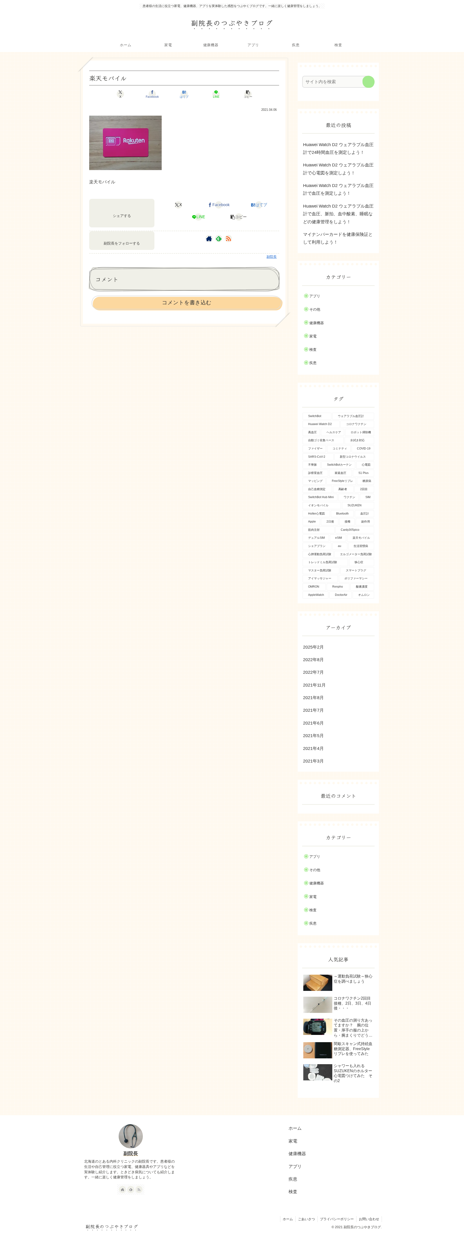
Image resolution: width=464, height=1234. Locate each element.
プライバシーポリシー (337, 1219)
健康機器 (297, 1153)
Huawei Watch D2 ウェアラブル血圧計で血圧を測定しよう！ (338, 189)
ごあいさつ (306, 1219)
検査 (293, 1191)
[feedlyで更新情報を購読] (219, 238)
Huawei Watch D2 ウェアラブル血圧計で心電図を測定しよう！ (338, 169)
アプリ (295, 1166)
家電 (293, 1141)
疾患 (293, 1179)
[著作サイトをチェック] (209, 238)
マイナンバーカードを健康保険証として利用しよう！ (338, 238)
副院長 (130, 1153)
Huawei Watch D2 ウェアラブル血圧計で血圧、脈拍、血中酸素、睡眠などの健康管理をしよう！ (338, 214)
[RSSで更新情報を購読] (228, 238)
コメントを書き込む (186, 302)
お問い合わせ (369, 1219)
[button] (248, 94)
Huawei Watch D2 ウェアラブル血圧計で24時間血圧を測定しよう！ (338, 148)
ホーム (295, 1128)
